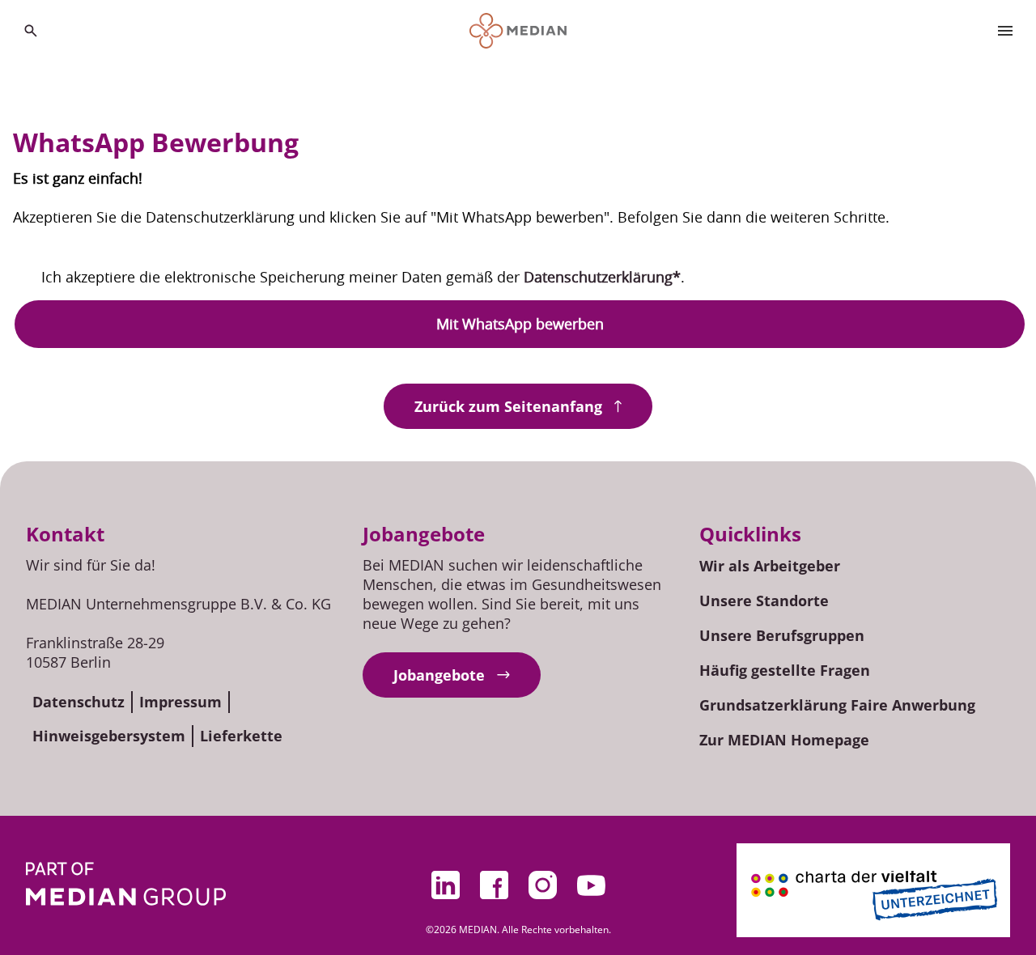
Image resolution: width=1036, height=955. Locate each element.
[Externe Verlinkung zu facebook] (494, 885)
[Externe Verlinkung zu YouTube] (591, 885)
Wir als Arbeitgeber (769, 565)
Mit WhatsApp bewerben (520, 323)
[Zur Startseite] (518, 31)
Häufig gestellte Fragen (784, 670)
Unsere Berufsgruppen (781, 635)
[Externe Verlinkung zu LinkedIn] (445, 885)
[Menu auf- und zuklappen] (1005, 31)
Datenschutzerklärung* (602, 276)
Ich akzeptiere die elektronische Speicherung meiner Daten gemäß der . (363, 276)
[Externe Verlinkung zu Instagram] (542, 885)
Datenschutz (78, 701)
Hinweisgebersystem (108, 735)
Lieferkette (241, 735)
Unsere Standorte (764, 600)
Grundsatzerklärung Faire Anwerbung (837, 705)
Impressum (180, 701)
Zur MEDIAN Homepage (784, 739)
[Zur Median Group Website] (126, 884)
